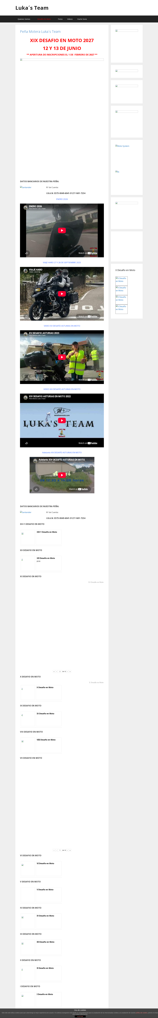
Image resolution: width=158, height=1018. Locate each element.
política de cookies (141, 1013)
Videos (70, 19)
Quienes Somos (24, 19)
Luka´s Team (32, 7)
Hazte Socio (82, 19)
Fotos (60, 19)
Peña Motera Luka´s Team (40, 31)
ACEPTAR (80, 1016)
